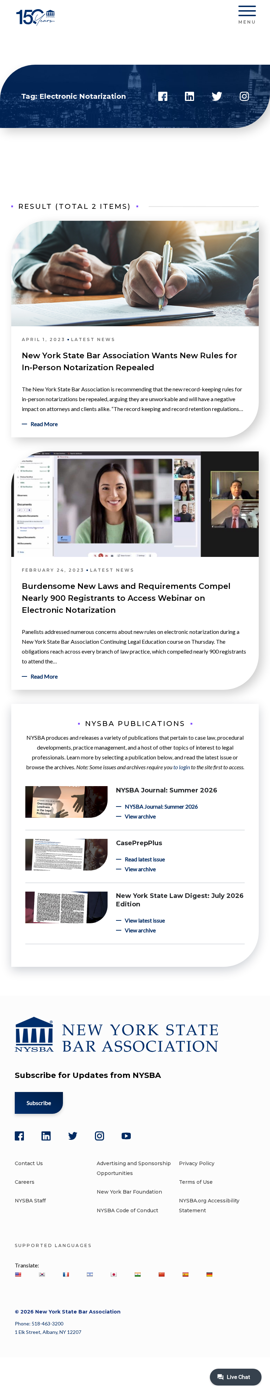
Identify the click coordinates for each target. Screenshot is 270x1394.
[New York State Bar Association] (37, 22)
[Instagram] (99, 1136)
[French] (66, 1274)
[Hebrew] (89, 1274)
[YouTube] (126, 1136)
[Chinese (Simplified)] (161, 1274)
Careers (24, 1182)
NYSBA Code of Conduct (127, 1210)
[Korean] (42, 1274)
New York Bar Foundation (129, 1192)
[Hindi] (137, 1274)
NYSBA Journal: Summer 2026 (166, 790)
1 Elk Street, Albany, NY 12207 (48, 1332)
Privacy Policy (196, 1163)
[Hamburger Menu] (247, 12)
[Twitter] (72, 1136)
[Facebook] (19, 1136)
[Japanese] (113, 1274)
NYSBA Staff (30, 1200)
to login (181, 767)
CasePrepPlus (139, 843)
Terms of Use (196, 1182)
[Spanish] (185, 1274)
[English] (18, 1274)
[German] (209, 1274)
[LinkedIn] (46, 1136)
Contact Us (29, 1163)
